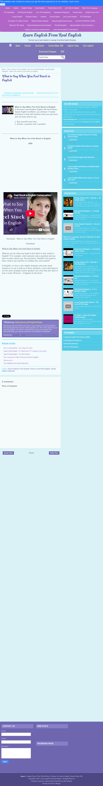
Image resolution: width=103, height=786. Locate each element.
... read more (72, 140)
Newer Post (8, 453)
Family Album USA (55, 8)
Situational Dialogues (62, 12)
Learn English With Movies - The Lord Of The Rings (86, 303)
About (18, 45)
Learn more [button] (74, 1)
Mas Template (67, 781)
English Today (27, 8)
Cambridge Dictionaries (72, 340)
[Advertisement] (31, 65)
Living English (17, 17)
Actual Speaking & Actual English (39, 25)
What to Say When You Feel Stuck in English (26, 78)
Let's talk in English (63, 776)
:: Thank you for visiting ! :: (49, 335)
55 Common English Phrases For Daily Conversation (82, 136)
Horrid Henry (77, 12)
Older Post (54, 453)
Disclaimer (39, 45)
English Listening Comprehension (37, 30)
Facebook (16, 335)
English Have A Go (92, 12)
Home (7, 8)
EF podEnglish (85, 17)
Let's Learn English (70, 17)
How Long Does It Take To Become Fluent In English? (21, 357)
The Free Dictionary (70, 347)
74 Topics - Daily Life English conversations (85, 316)
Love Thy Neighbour (43, 12)
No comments (14, 95)
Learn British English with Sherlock (81, 157)
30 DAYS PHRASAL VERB (85, 21)
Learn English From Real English (52, 35)
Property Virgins (31, 17)
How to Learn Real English (35, 69)
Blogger (58, 783)
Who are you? (8, 360)
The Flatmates (9, 12)
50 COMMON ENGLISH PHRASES (16, 363)
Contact (28, 45)
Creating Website (49, 781)
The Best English (60, 25)
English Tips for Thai (33, 776)
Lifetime (43, 17)
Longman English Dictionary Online (76, 337)
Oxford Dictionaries (70, 344)
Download (30, 244)
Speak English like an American (82, 25)
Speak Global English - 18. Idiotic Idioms (17, 354)
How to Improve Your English (16, 69)
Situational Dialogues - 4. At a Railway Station (85, 290)
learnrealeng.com (70, 119)
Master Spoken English (40, 21)
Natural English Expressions (62, 21)
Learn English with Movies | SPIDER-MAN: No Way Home (83, 167)
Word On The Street (17, 25)
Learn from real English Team (28, 322)
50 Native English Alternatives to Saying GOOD (82, 147)
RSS (62, 51)
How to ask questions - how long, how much (18, 348)
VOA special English (25, 12)
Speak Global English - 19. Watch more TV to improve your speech (25, 351)
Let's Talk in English (72, 8)
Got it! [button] (2, 4)
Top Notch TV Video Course (18, 21)
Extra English (40, 8)
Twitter (23, 335)
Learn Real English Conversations (65, 30)
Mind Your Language (90, 8)
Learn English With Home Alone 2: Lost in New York (83, 179)
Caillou (15, 8)
